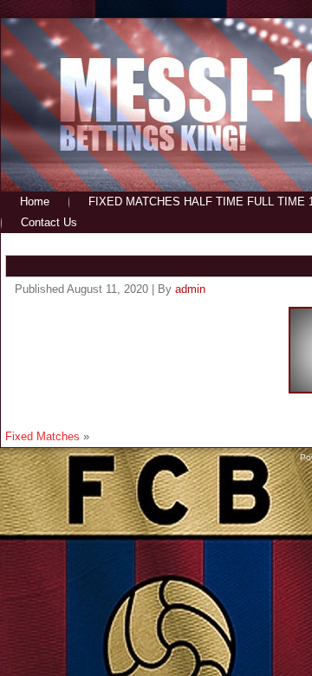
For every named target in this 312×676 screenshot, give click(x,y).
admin (190, 289)
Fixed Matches (42, 436)
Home (34, 201)
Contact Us (49, 222)
